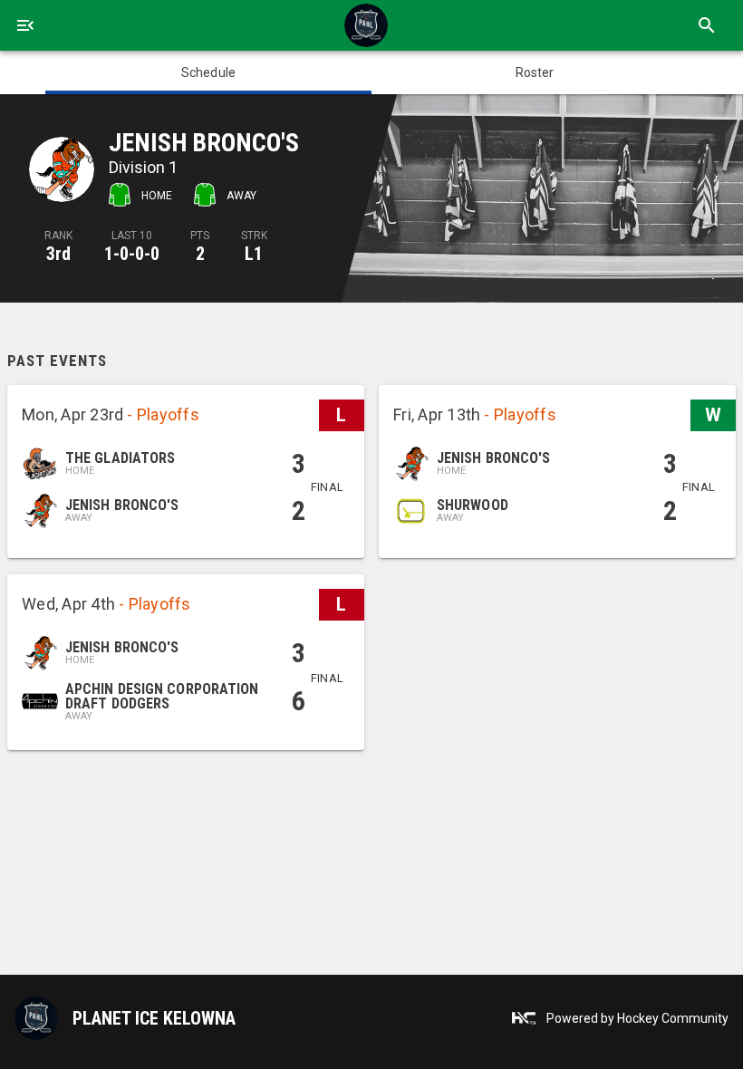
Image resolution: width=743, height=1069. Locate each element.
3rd (58, 254)
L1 (254, 254)
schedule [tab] (208, 72)
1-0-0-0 (131, 254)
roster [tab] (535, 72)
